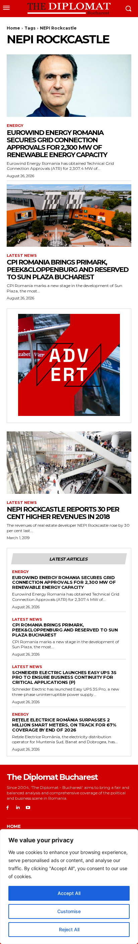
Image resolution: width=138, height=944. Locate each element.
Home (13, 28)
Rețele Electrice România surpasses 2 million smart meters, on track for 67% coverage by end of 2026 (64, 725)
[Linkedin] (17, 807)
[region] (69, 886)
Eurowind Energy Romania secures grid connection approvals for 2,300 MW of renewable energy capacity (57, 144)
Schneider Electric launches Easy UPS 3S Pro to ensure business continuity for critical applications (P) (64, 677)
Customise (69, 911)
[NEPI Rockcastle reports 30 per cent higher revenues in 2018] (69, 462)
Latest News (22, 255)
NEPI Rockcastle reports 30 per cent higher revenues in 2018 (63, 513)
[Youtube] (28, 807)
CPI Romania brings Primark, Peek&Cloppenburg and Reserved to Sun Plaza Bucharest (67, 269)
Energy (15, 126)
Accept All (69, 893)
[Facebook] (7, 807)
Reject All (69, 929)
